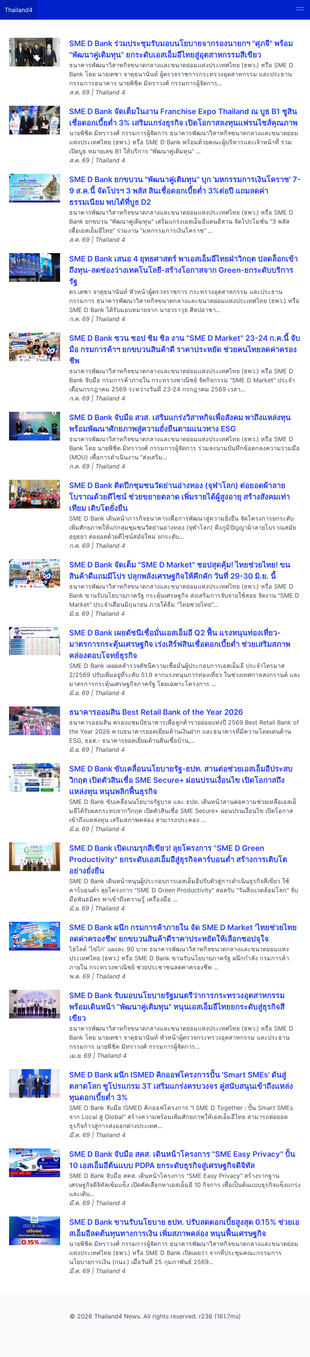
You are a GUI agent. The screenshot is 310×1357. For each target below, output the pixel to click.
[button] (300, 9)
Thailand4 (19, 10)
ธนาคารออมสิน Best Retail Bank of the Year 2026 (156, 712)
